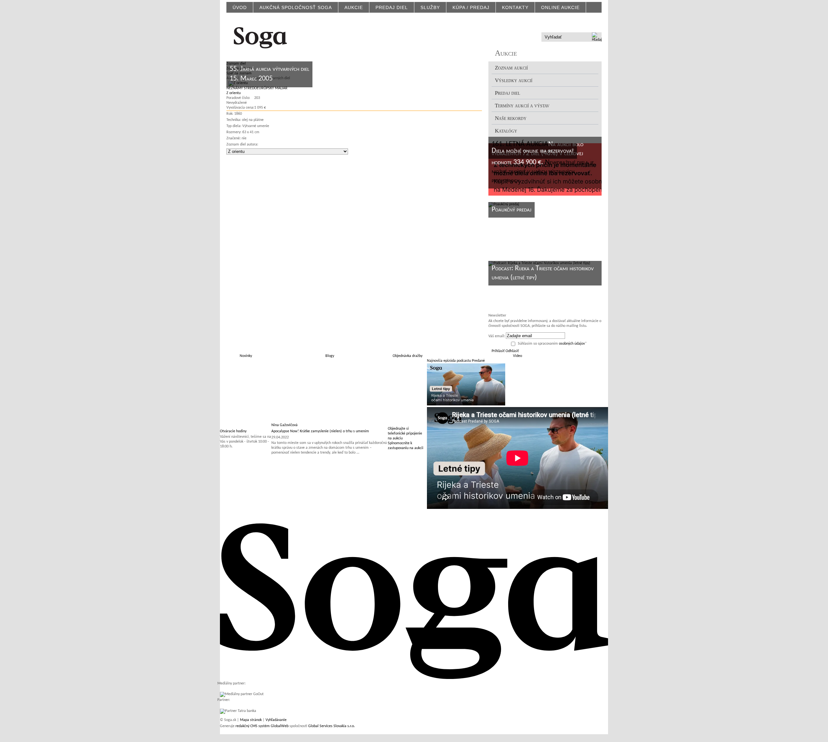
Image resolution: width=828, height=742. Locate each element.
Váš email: (496, 336)
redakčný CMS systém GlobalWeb (262, 726)
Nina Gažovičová (284, 425)
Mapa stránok (251, 720)
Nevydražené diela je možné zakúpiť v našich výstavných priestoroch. (543, 171)
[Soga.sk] (260, 36)
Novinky (246, 356)
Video (517, 356)
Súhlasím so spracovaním (552, 344)
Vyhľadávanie (276, 720)
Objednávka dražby (407, 356)
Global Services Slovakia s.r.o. (331, 726)
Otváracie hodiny (233, 431)
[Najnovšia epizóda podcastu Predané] (466, 404)
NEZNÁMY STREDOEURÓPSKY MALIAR (257, 88)
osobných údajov (572, 344)
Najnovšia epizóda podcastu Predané (456, 361)
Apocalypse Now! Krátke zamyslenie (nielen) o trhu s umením (320, 431)
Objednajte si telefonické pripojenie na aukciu (405, 433)
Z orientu (233, 93)
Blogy (329, 356)
